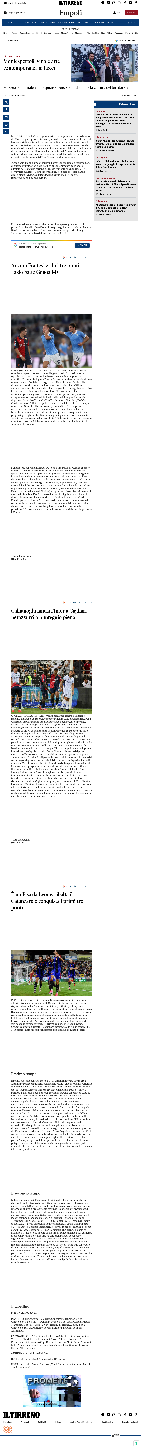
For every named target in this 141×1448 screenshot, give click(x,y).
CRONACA (62, 23)
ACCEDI (120, 13)
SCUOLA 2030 (99, 23)
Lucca (56, 33)
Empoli (39, 33)
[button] (51, 1391)
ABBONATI (131, 13)
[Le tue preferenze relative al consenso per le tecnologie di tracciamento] (136, 1443)
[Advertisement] (31, 116)
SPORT (53, 23)
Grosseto (47, 33)
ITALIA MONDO (41, 23)
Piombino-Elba (93, 33)
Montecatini (79, 33)
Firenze (14, 33)
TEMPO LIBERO (75, 23)
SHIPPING (111, 23)
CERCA (133, 23)
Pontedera (119, 33)
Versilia (135, 33)
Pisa (103, 33)
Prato (127, 33)
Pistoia (109, 33)
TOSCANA (29, 23)
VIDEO (87, 23)
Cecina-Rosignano (27, 33)
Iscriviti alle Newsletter (17, 3)
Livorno (6, 33)
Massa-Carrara (67, 33)
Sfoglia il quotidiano (16, 13)
